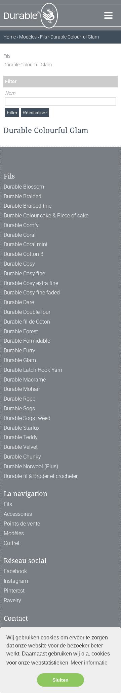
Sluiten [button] (60, 680)
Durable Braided (22, 196)
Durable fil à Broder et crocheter (41, 476)
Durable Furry (19, 350)
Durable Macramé (25, 379)
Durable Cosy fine (24, 273)
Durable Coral (20, 235)
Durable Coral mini (25, 244)
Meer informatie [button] (89, 663)
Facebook (15, 571)
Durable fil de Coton (27, 322)
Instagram (16, 581)
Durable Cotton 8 (23, 254)
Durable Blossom (24, 187)
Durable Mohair (22, 389)
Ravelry (12, 600)
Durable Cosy (19, 264)
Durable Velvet (21, 447)
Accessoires (18, 514)
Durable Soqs (19, 408)
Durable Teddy (21, 437)
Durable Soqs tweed (27, 418)
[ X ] (114, 56)
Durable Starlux (22, 428)
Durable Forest (21, 331)
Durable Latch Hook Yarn (33, 370)
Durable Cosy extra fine (31, 283)
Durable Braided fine (27, 206)
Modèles (14, 533)
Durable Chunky (22, 457)
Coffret (11, 543)
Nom (10, 93)
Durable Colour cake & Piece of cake (46, 215)
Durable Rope (19, 399)
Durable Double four (27, 312)
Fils (8, 504)
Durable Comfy (21, 225)
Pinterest (14, 590)
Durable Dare (19, 302)
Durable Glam (20, 360)
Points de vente (22, 524)
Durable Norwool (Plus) (31, 466)
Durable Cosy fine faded (32, 292)
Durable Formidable (27, 341)
